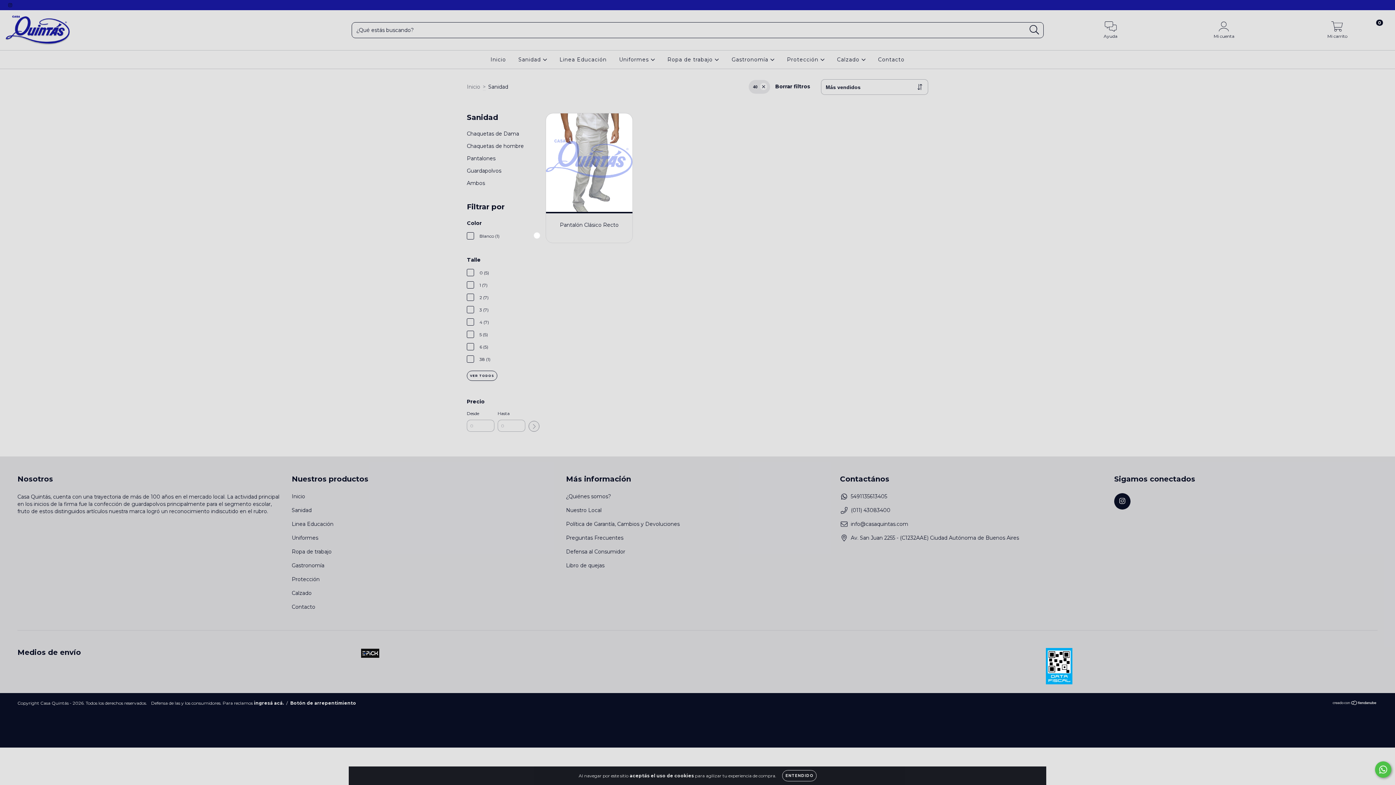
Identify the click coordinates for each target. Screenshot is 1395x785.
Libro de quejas (585, 565)
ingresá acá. (269, 703)
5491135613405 (869, 496)
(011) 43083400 (870, 510)
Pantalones (481, 158)
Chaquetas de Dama (493, 133)
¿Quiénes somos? (588, 496)
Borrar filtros (792, 86)
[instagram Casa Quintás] (10, 5)
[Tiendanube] (1355, 703)
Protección (803, 59)
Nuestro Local (584, 510)
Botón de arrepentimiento (323, 703)
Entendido (799, 775)
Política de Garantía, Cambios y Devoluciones (623, 524)
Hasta (504, 413)
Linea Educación (583, 59)
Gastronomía (751, 59)
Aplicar (534, 426)
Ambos (476, 183)
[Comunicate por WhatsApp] (1383, 769)
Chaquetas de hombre (495, 146)
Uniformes (635, 59)
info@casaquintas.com (879, 524)
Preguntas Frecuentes (594, 538)
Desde (473, 413)
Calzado (849, 59)
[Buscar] (1034, 30)
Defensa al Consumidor (595, 551)
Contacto (891, 59)
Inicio (498, 59)
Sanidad (530, 59)
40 (755, 87)
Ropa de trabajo (691, 59)
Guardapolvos (484, 171)
